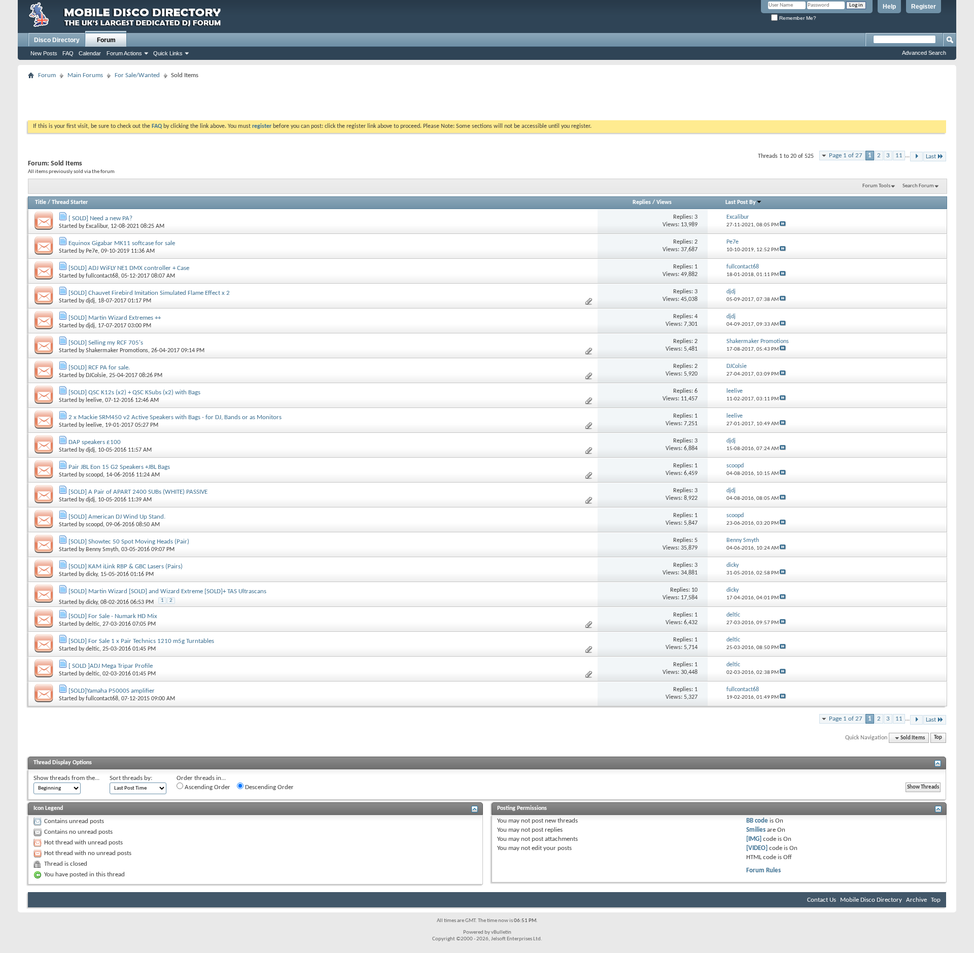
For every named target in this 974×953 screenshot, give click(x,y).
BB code (757, 821)
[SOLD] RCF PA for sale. (99, 367)
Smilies (756, 830)
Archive (916, 900)
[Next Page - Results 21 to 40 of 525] (916, 156)
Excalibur (97, 226)
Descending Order (269, 787)
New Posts (43, 53)
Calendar (90, 53)
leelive (94, 400)
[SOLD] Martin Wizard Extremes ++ (114, 318)
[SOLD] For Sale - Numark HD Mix (112, 616)
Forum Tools (876, 186)
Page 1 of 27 (845, 155)
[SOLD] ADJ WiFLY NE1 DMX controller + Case (128, 268)
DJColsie (96, 375)
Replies (642, 202)
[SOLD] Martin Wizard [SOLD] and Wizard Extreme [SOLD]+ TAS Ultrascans (167, 591)
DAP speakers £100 (94, 442)
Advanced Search (924, 53)
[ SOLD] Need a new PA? (100, 218)
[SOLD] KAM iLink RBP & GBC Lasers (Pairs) (125, 566)
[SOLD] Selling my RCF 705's (105, 342)
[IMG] (753, 839)
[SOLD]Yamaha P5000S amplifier (111, 691)
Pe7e (92, 251)
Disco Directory (57, 40)
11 (898, 155)
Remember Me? (797, 18)
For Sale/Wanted (137, 75)
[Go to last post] (783, 225)
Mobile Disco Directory (871, 900)
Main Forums (85, 75)
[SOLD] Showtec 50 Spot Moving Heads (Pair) (128, 541)
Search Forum (918, 186)
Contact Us (821, 900)
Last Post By (740, 202)
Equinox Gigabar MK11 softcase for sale (121, 243)
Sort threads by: (131, 778)
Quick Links (168, 53)
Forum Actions (124, 53)
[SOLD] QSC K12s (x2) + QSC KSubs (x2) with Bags (134, 392)
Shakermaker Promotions (117, 351)
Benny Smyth (102, 550)
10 (694, 590)
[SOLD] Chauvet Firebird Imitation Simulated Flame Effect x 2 (149, 293)
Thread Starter (70, 202)
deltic (92, 624)
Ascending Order (206, 787)
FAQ (68, 53)
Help (889, 6)
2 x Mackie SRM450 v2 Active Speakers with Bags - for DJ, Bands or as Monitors (175, 417)
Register (923, 6)
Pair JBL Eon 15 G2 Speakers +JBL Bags (119, 467)
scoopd (94, 475)
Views (664, 202)
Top (938, 738)
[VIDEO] (757, 848)
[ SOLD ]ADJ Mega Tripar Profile (110, 666)
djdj (90, 301)
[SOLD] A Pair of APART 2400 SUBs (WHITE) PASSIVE (137, 492)
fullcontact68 (102, 276)
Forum (106, 40)
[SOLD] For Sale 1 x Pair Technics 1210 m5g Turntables (141, 641)
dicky (91, 574)
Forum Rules (763, 870)
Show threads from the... (66, 778)
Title (40, 202)
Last (931, 156)
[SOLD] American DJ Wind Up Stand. (116, 517)
